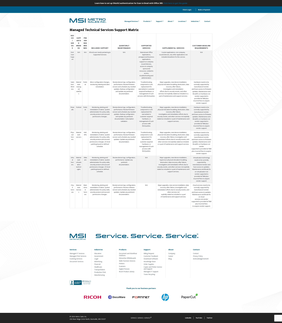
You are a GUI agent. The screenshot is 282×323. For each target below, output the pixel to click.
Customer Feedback (151, 256)
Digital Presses (124, 269)
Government (98, 256)
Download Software (151, 259)
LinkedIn (188, 318)
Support (159, 21)
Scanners (122, 266)
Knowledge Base (150, 261)
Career (170, 256)
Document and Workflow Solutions (128, 254)
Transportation (99, 270)
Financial (97, 264)
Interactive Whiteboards (127, 258)
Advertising (98, 261)
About (170, 21)
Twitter (209, 318)
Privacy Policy (198, 256)
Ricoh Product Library (126, 271)
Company (171, 253)
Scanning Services (76, 259)
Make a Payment (204, 9)
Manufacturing (99, 275)
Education (97, 253)
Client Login (187, 9)
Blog (170, 259)
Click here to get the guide (175, 3)
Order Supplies (149, 264)
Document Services (76, 261)
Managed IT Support (151, 271)
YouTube (199, 318)
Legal (96, 259)
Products (146, 21)
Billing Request (149, 253)
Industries (195, 21)
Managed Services (131, 21)
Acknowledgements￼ (201, 259)
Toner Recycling (149, 274)
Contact (207, 21)
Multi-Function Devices (127, 261)
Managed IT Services (77, 253)
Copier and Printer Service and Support (153, 268)
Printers (121, 263)
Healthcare (98, 267)
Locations (181, 21)
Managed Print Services (78, 256)
